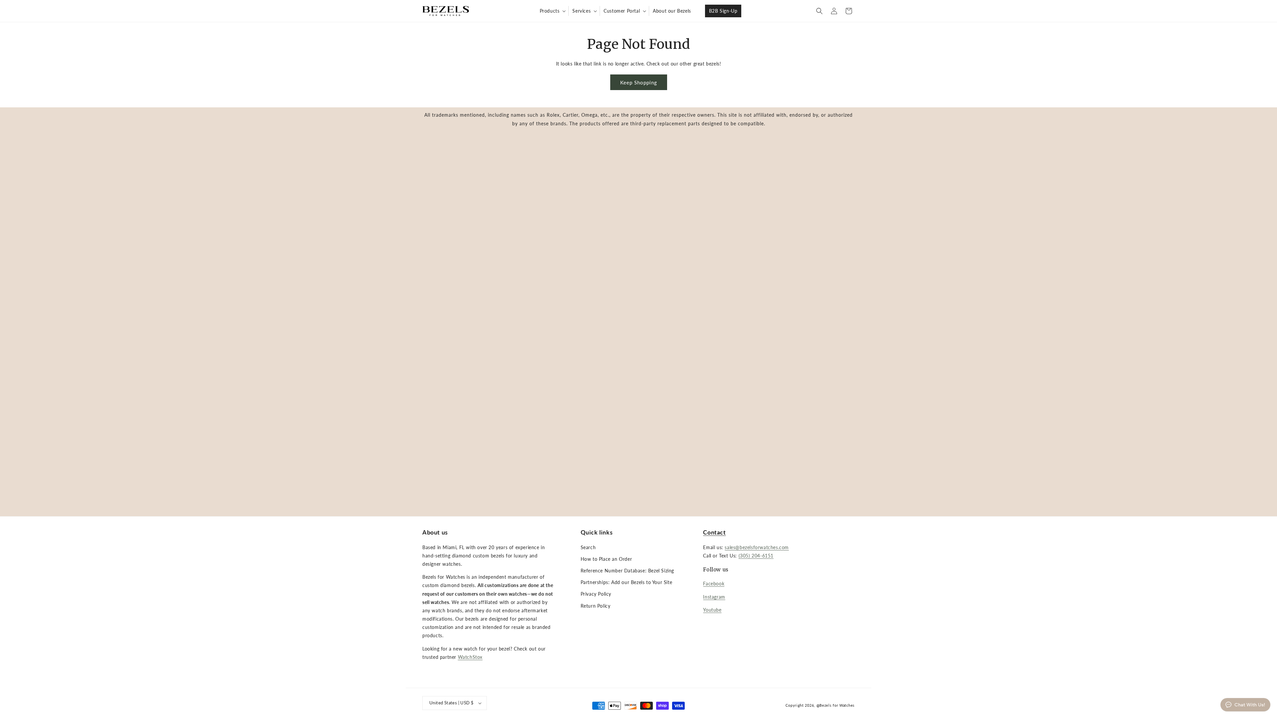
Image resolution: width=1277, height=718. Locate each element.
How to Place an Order (606, 559)
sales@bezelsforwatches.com (757, 547)
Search (588, 547)
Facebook (713, 583)
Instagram (714, 597)
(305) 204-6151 (756, 555)
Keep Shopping (638, 82)
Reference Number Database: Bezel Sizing (627, 570)
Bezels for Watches (837, 705)
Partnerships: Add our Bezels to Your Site (626, 582)
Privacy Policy (596, 594)
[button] (552, 11)
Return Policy (596, 606)
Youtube (712, 610)
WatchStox (470, 657)
